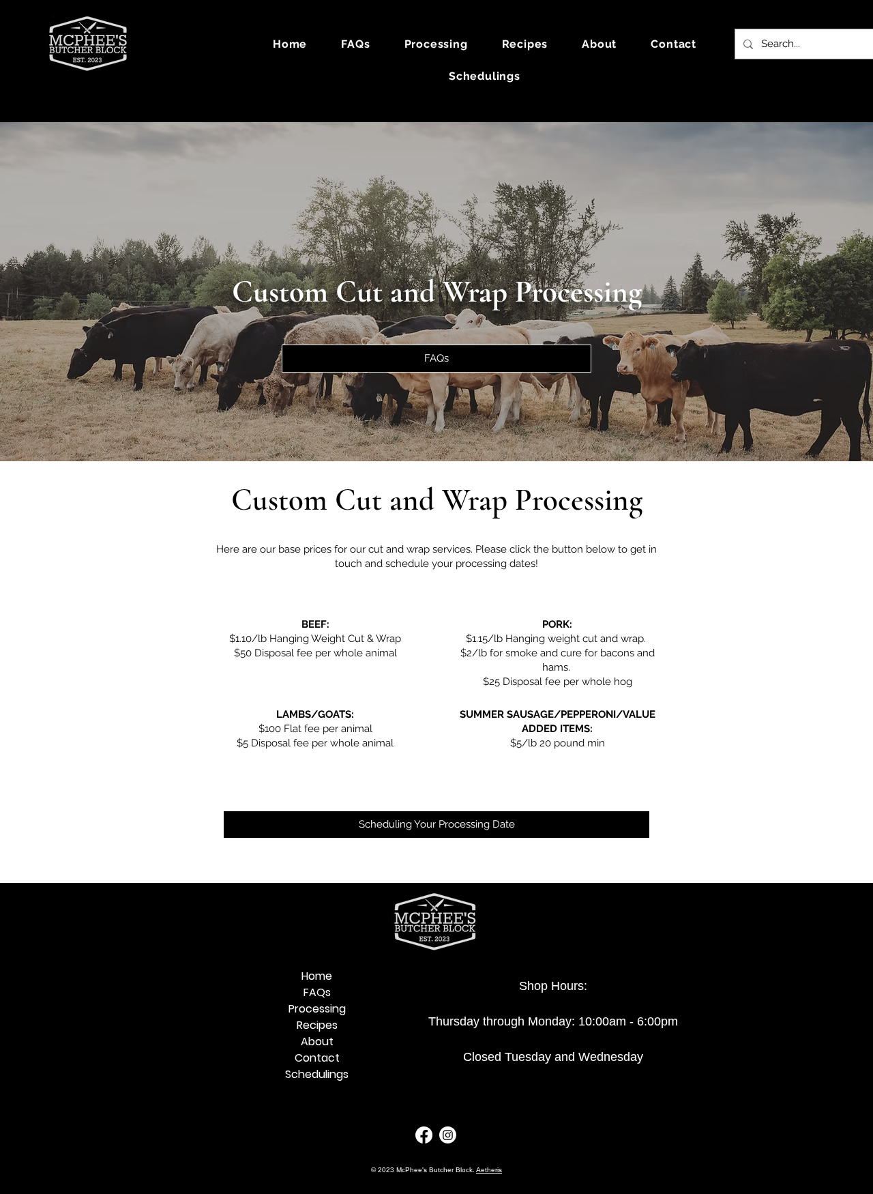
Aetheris (489, 1170)
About (317, 1041)
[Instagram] (447, 1135)
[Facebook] (423, 1135)
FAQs (317, 992)
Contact (317, 1058)
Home (316, 976)
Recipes (317, 1025)
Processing (317, 1009)
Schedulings (317, 1074)
